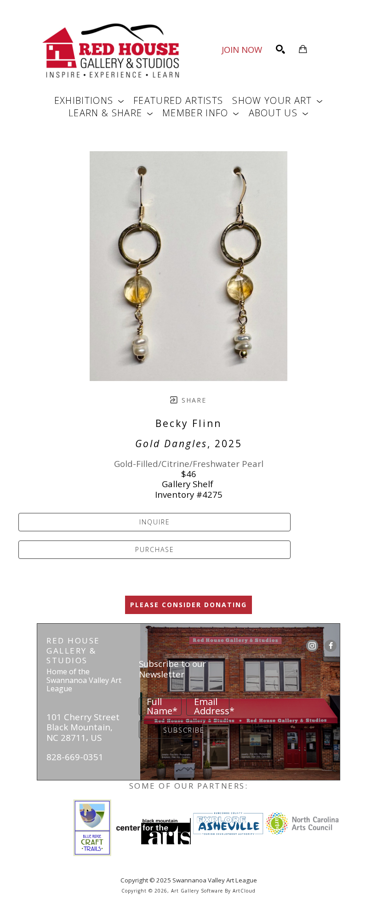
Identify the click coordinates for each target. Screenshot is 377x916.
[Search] (280, 49)
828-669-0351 (74, 756)
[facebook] (331, 646)
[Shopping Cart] (303, 49)
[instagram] (312, 646)
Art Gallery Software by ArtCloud (213, 891)
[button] (89, 100)
